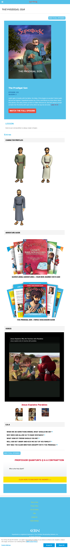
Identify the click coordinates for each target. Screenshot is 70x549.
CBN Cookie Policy (31, 541)
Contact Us (34, 517)
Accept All (49, 545)
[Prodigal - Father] (20, 207)
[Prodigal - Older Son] (47, 165)
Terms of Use (34, 502)
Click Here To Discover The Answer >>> (35, 479)
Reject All (61, 545)
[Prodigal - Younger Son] (20, 165)
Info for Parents (34, 509)
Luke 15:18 (54, 105)
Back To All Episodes (57, 18)
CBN (35, 531)
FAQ (34, 513)
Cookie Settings (34, 521)
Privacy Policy (34, 506)
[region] (35, 543)
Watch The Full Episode (22, 111)
